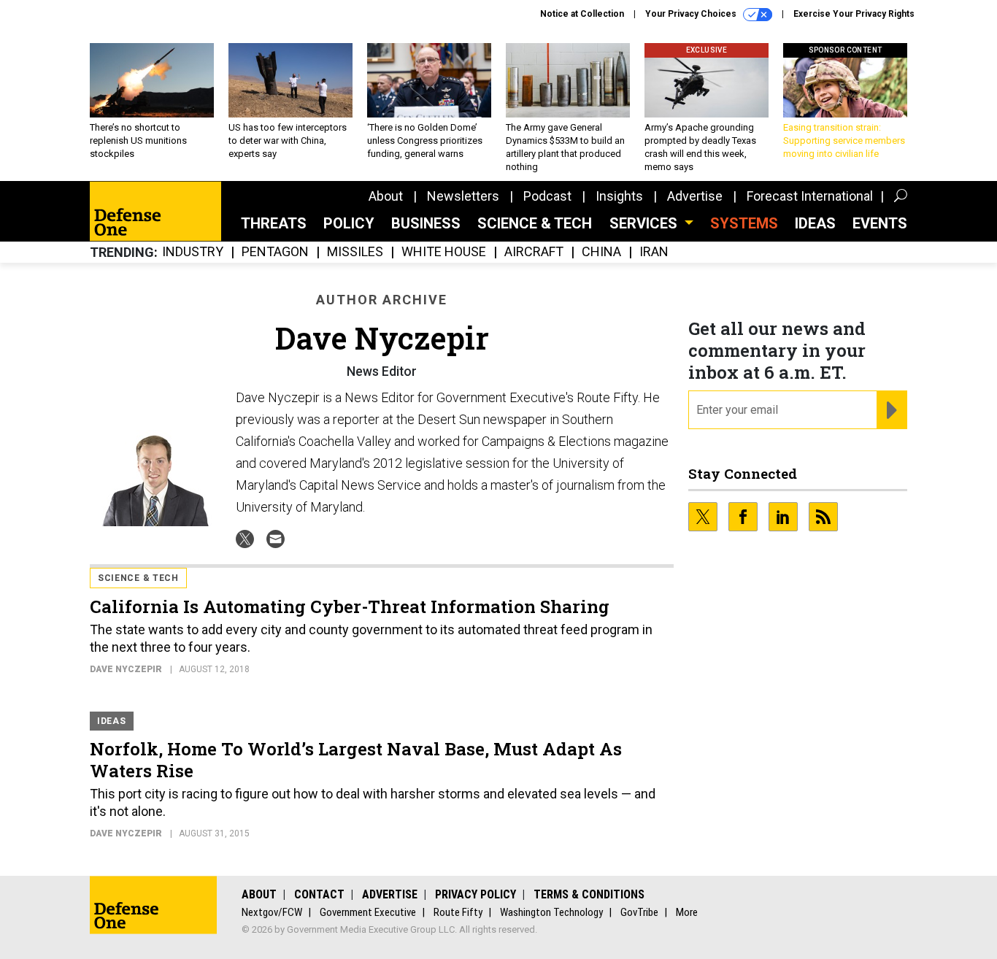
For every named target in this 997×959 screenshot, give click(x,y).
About (386, 196)
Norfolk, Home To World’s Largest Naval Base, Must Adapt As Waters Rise (356, 759)
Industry (192, 252)
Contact (319, 894)
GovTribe (639, 912)
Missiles (355, 252)
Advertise (695, 196)
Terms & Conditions (589, 894)
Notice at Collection (582, 14)
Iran (654, 252)
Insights (619, 196)
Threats (274, 223)
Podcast (547, 196)
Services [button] (645, 223)
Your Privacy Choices (692, 14)
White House (443, 252)
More (687, 912)
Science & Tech (534, 223)
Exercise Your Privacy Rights (854, 14)
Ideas (815, 223)
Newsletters (463, 196)
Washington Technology (551, 912)
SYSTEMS (744, 223)
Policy (348, 223)
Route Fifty (458, 912)
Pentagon (275, 252)
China (601, 252)
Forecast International (810, 196)
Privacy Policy (475, 894)
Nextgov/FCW (272, 912)
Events (879, 223)
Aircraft (533, 252)
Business (426, 223)
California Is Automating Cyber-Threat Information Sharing (349, 606)
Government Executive (368, 912)
